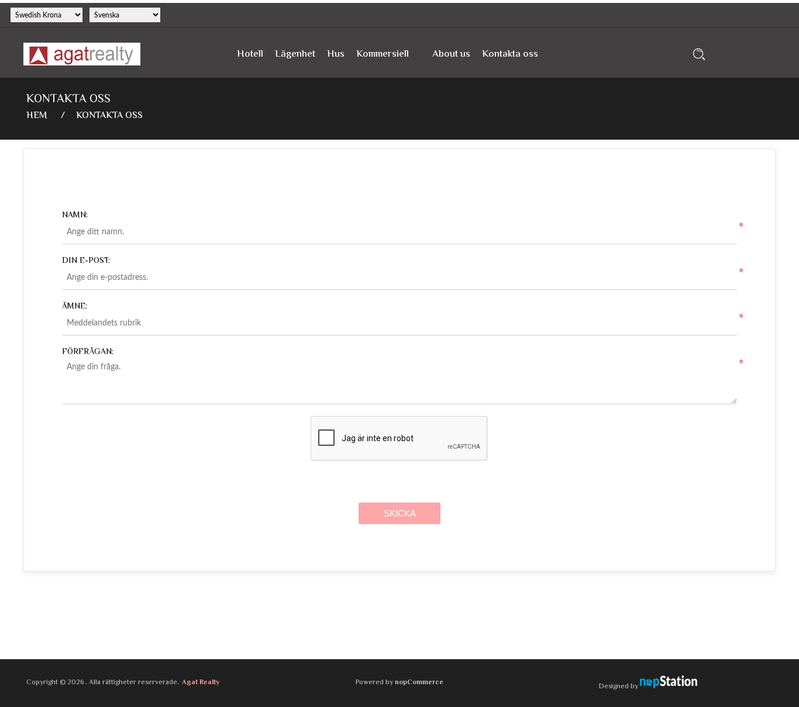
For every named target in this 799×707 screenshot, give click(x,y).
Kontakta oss (510, 54)
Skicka (400, 513)
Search (699, 54)
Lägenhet (295, 54)
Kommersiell (382, 54)
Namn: (75, 215)
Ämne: (74, 306)
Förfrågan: (87, 352)
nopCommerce (419, 682)
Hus (336, 54)
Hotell (250, 54)
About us (451, 54)
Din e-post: (86, 261)
